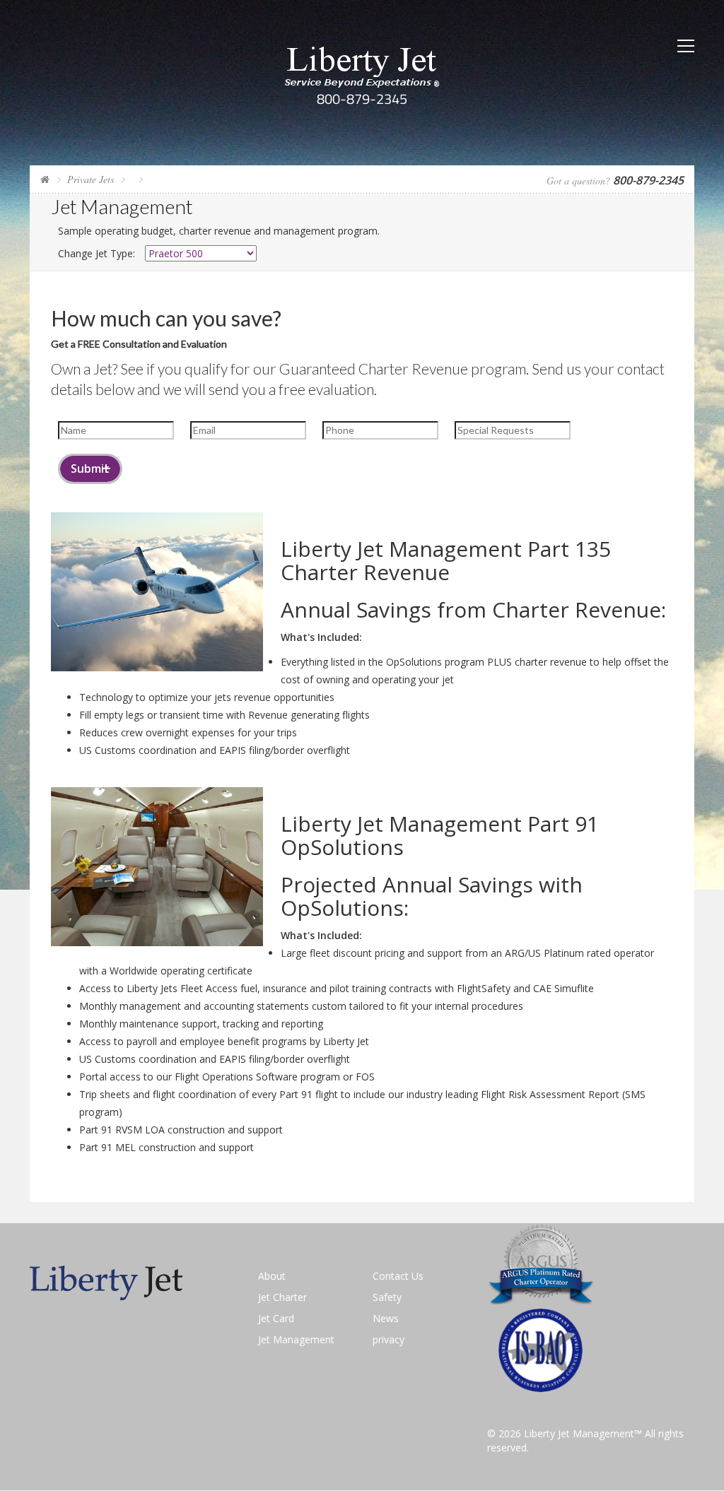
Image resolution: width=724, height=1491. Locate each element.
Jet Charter (282, 1297)
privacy (388, 1339)
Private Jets (90, 179)
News (386, 1318)
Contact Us (398, 1276)
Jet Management (296, 1339)
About (272, 1276)
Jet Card (276, 1318)
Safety (387, 1297)
